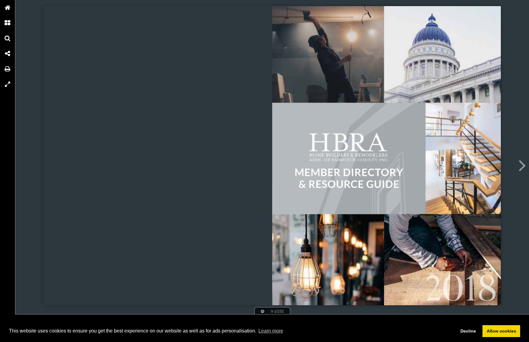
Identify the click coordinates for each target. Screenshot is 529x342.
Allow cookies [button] (501, 331)
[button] (7, 7)
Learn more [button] (270, 330)
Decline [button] (468, 331)
